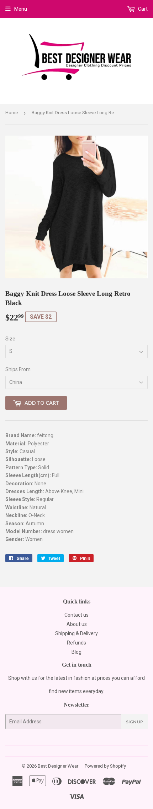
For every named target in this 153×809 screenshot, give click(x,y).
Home (11, 112)
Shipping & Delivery (76, 633)
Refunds (76, 643)
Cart (142, 9)
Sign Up (134, 721)
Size (10, 339)
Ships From (18, 369)
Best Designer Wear (58, 766)
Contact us (76, 615)
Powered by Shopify (105, 766)
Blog (76, 652)
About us (77, 624)
